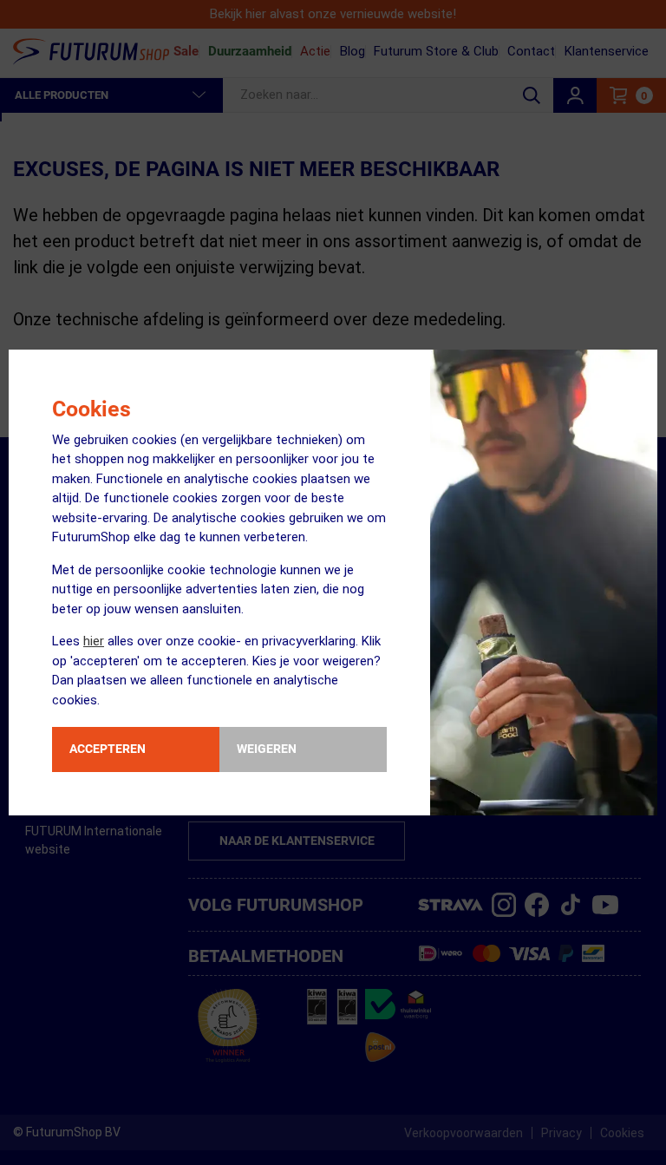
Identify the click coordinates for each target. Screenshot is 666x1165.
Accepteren (107, 749)
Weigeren (267, 749)
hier (93, 641)
